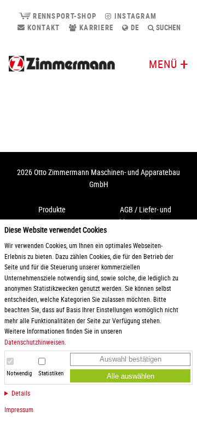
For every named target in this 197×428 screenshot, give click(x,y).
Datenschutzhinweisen (34, 341)
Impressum (18, 409)
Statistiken (50, 373)
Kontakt (42, 27)
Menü (163, 64)
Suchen (168, 27)
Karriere (95, 27)
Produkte (52, 209)
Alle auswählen (130, 376)
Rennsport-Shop (63, 16)
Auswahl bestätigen (130, 359)
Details (20, 392)
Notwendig (19, 373)
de (134, 27)
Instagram (134, 16)
